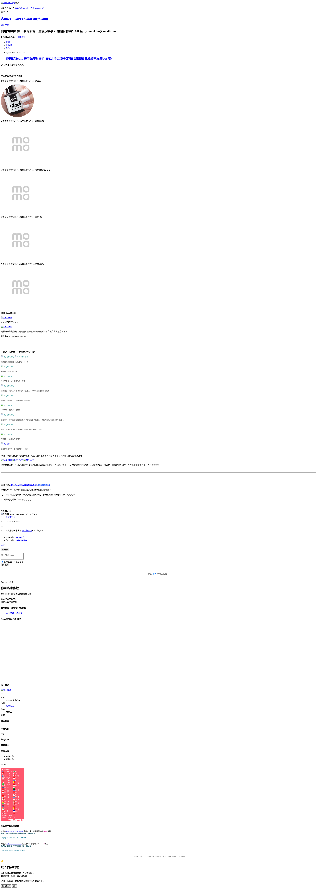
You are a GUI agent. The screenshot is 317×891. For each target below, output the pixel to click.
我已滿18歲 (6, 886)
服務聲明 (182, 856)
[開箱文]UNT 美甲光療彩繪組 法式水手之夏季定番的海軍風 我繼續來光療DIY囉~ (59, 58)
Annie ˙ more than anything (24, 18)
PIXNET (140, 856)
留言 (30, 531)
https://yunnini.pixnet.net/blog (14, 831)
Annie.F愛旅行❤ (8, 517)
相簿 (8, 42)
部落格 (9, 45)
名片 (8, 48)
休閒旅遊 (21, 37)
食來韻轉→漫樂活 (14, 613)
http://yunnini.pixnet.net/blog (14, 844)
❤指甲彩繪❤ (21, 540)
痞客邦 (25, 531)
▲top (3, 545)
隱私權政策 (172, 856)
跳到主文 (5, 25)
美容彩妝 (20, 537)
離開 (14, 886)
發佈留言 (5, 565)
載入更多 (5, 550)
